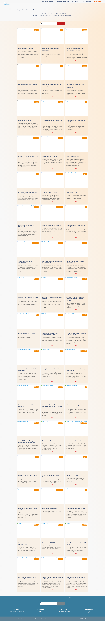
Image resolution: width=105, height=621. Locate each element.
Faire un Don (97, 1)
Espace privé (43, 618)
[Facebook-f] (68, 597)
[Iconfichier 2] (73, 597)
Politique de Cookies (21, 618)
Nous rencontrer (87, 1)
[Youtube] (71, 597)
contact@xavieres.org (64, 611)
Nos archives (37, 618)
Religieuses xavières (47, 1)
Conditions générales (30, 618)
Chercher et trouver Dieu (62, 1)
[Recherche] (61, 23)
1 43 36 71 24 (41, 611)
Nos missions (75, 1)
